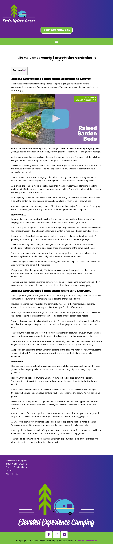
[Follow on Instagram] (56, 534)
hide (24, 70)
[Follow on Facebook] (48, 534)
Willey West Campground (57, 30)
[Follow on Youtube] (64, 534)
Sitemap (81, 541)
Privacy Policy (91, 541)
